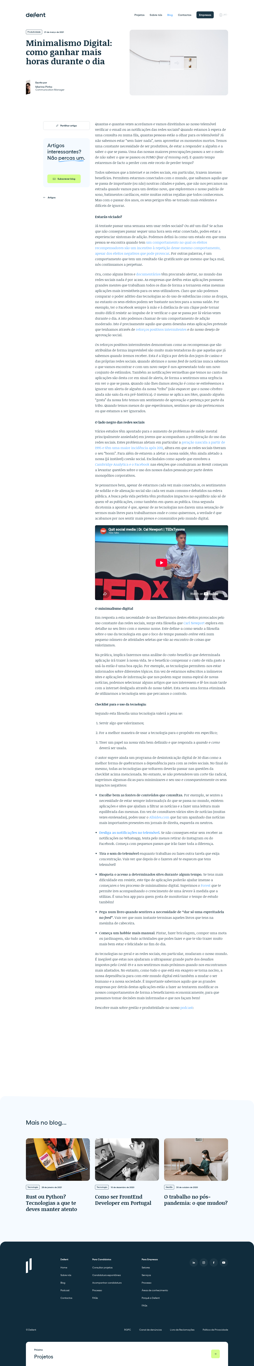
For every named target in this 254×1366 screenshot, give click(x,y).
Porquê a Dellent (151, 1298)
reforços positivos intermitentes (161, 329)
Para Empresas (150, 1259)
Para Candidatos (101, 1259)
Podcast (64, 1290)
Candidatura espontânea (106, 1275)
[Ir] (215, 1354)
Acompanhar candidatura (107, 1282)
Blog (170, 14)
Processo (97, 1290)
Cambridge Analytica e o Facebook (122, 464)
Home (63, 1267)
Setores (146, 1267)
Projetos (139, 14)
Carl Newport (194, 623)
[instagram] (203, 1262)
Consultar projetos (102, 1267)
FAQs (95, 1298)
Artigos (51, 197)
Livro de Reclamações (182, 1329)
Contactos (184, 14)
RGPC (127, 1329)
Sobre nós (156, 14)
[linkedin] (193, 1262)
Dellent (64, 1259)
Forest (206, 885)
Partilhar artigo (68, 125)
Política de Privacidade (215, 1329)
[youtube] (223, 1262)
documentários (148, 274)
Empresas (205, 14)
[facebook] (213, 1262)
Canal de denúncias (150, 1329)
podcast (186, 1007)
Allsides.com (159, 817)
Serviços (146, 1275)
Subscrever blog (66, 178)
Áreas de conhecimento (155, 1290)
